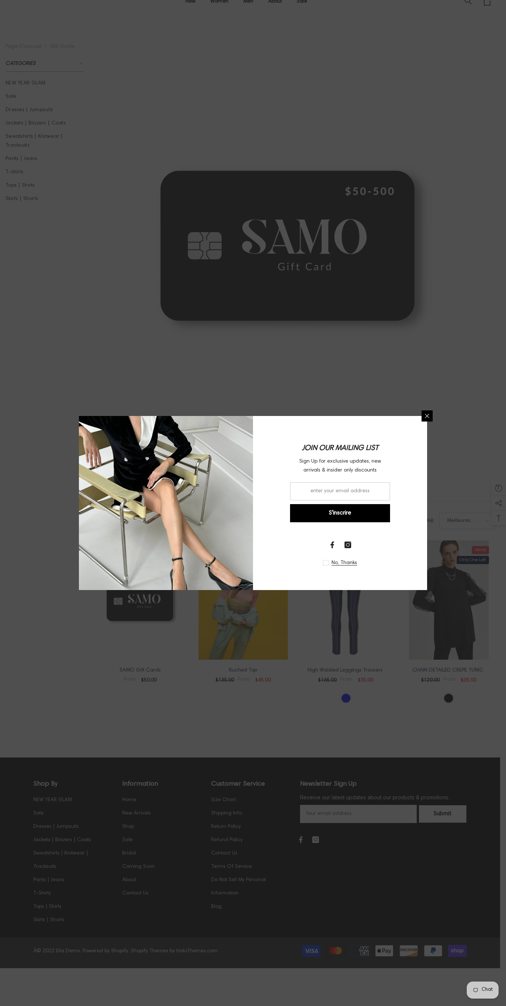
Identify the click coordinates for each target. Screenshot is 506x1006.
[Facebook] (332, 545)
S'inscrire (340, 513)
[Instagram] (348, 545)
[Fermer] (427, 416)
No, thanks (344, 563)
